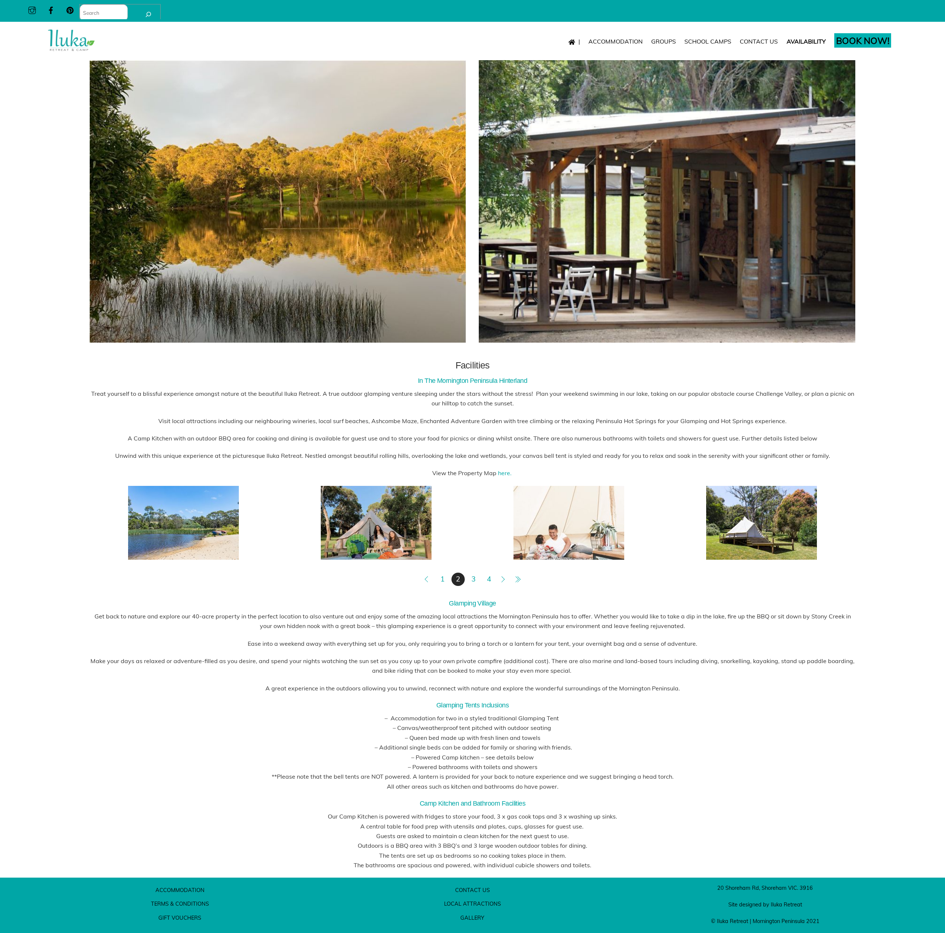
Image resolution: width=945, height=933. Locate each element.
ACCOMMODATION (615, 41)
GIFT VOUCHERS (179, 918)
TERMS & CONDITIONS (180, 904)
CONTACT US (759, 41)
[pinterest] (70, 9)
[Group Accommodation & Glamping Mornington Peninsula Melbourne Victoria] (761, 554)
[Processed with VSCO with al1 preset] (376, 554)
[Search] (148, 14)
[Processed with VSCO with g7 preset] (568, 554)
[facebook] (51, 9)
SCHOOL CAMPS (707, 41)
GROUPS (663, 41)
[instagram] (32, 9)
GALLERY (472, 918)
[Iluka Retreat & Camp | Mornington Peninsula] (71, 49)
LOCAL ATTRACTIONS (472, 904)
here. (505, 473)
